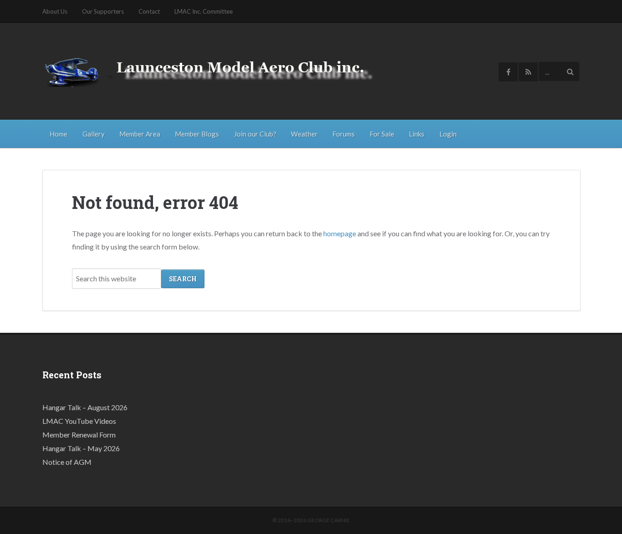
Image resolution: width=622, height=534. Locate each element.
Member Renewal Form (79, 434)
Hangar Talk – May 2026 (81, 448)
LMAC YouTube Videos (79, 421)
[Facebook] (508, 71)
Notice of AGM (67, 462)
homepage (339, 233)
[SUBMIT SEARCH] (570, 71)
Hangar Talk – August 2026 (84, 407)
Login (448, 134)
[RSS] (528, 71)
